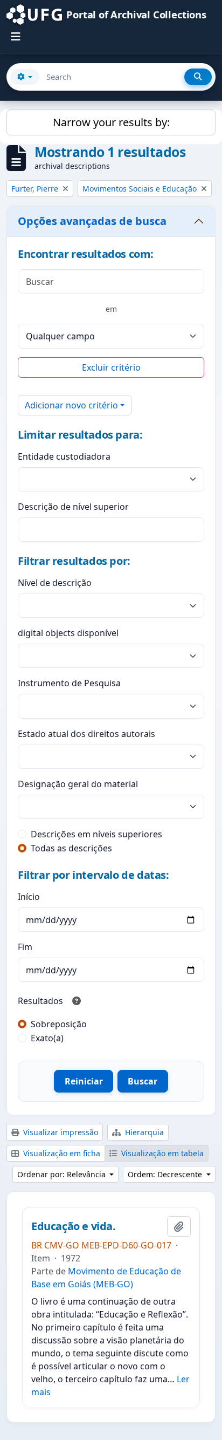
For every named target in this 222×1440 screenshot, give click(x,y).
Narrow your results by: (111, 122)
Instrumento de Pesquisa (69, 683)
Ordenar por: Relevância (62, 1174)
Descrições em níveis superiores (96, 834)
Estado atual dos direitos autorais (86, 734)
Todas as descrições (71, 848)
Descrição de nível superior (73, 507)
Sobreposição (59, 1024)
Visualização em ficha (60, 1153)
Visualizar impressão (59, 1132)
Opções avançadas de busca (92, 221)
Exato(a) (47, 1038)
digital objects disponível (68, 633)
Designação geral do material (78, 784)
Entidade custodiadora (64, 456)
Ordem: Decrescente (166, 1174)
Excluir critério (111, 367)
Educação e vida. (73, 1226)
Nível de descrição (55, 583)
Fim (25, 947)
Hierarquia (143, 1132)
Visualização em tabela (161, 1153)
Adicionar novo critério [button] (71, 405)
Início (29, 897)
